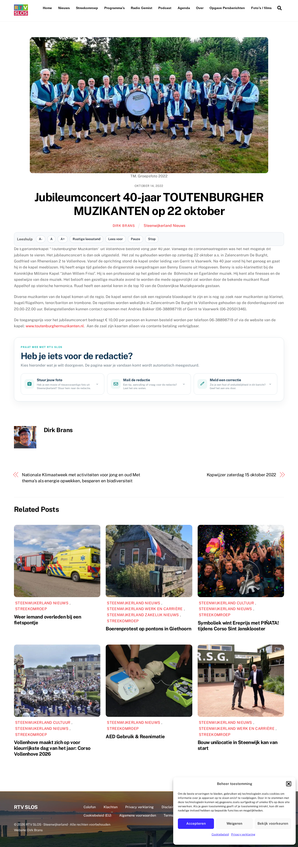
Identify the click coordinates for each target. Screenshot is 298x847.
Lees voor (115, 239)
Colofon (90, 807)
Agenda (184, 8)
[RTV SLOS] (21, 13)
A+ (63, 239)
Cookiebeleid (220, 834)
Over (199, 8)
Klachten (111, 807)
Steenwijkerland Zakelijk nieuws (143, 615)
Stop (152, 239)
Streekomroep (87, 8)
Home (47, 8)
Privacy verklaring (243, 834)
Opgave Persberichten (227, 8)
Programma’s (114, 8)
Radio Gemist (141, 8)
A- (40, 239)
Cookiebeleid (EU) (97, 815)
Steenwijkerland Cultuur (226, 603)
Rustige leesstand (86, 239)
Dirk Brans (124, 226)
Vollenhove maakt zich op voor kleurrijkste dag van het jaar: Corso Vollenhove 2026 (52, 748)
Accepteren (196, 823)
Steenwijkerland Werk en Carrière (145, 609)
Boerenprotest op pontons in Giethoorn (148, 629)
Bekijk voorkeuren (272, 823)
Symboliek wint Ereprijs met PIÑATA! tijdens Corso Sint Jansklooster (238, 626)
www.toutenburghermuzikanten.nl (55, 326)
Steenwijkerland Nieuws (164, 225)
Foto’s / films (261, 8)
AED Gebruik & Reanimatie (135, 736)
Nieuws (64, 8)
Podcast (164, 8)
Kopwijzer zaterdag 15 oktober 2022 (241, 474)
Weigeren (234, 823)
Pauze (135, 239)
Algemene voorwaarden (137, 815)
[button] (288, 783)
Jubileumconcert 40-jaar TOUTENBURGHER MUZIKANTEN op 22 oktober (149, 204)
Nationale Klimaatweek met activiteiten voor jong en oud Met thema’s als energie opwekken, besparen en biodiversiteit (81, 477)
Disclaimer (170, 807)
